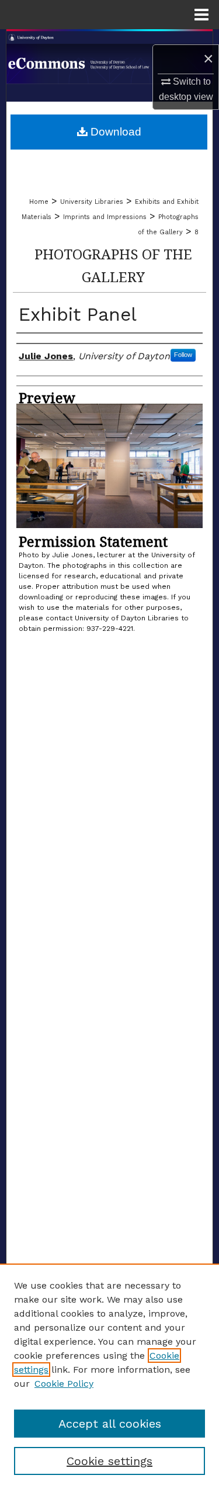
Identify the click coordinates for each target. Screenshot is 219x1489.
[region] (109, 1376)
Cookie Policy (63, 1383)
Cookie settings (109, 1461)
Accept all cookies (109, 1424)
